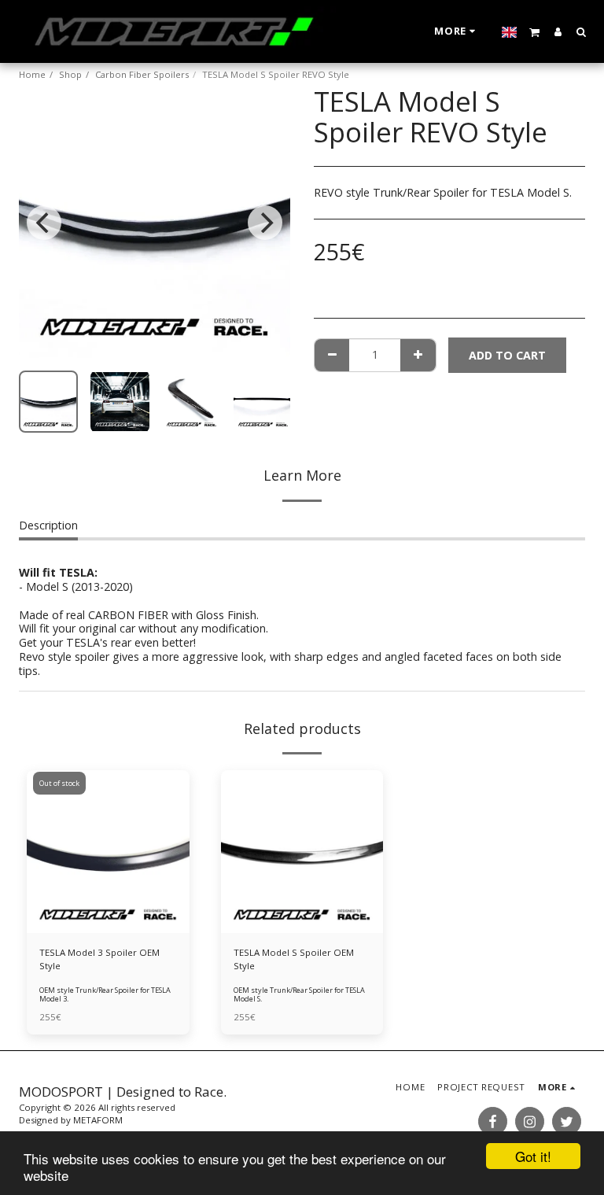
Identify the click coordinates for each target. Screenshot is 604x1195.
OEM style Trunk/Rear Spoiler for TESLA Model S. (299, 994)
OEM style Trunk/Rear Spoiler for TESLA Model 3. (105, 994)
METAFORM (98, 1120)
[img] (302, 851)
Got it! (533, 1156)
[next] (265, 222)
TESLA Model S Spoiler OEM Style (294, 959)
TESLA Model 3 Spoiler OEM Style (99, 959)
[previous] (44, 222)
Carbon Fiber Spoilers (142, 74)
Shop (70, 74)
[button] (535, 31)
